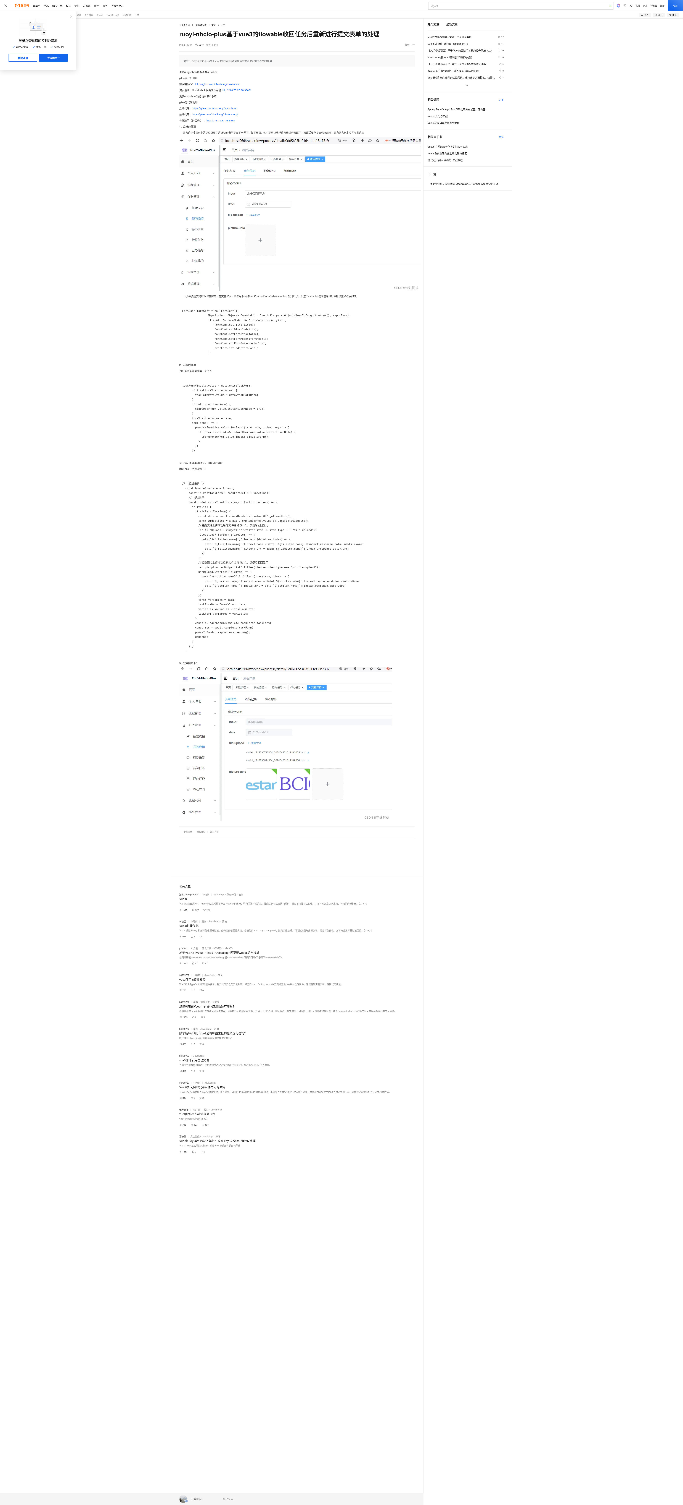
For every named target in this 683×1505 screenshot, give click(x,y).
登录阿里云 (53, 57)
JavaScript (218, 894)
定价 (76, 5)
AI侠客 (182, 921)
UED (216, 1029)
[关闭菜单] (5, 5)
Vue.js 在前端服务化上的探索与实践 (448, 146)
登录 (675, 5)
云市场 (86, 5)
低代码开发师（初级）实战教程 (445, 160)
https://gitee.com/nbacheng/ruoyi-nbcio (217, 84)
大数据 (215, 1002)
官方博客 (88, 14)
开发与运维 (201, 25)
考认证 (100, 14)
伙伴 (96, 5)
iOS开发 (218, 948)
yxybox (183, 948)
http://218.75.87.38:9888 (221, 120)
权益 (68, 5)
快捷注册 (23, 58)
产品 (46, 5)
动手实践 (76, 14)
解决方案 (57, 5)
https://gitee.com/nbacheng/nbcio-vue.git (215, 114)
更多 (501, 99)
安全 (241, 894)
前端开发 (201, 832)
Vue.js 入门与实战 (438, 116)
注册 (662, 5)
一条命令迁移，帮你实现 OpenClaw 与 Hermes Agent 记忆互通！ (464, 184)
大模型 (36, 5)
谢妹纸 (182, 1136)
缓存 (204, 921)
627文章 (228, 1499)
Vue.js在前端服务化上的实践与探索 (447, 153)
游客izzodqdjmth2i (188, 894)
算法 (224, 921)
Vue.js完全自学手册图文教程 (443, 123)
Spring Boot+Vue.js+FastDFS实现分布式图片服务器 (456, 109)
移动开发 (214, 832)
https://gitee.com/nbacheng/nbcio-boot (215, 108)
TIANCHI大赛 (113, 14)
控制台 (654, 5)
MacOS (229, 948)
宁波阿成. (197, 1499)
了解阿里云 (117, 5)
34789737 (184, 975)
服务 (104, 5)
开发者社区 (184, 25)
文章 (213, 25)
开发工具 (206, 948)
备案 (645, 5)
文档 (638, 5)
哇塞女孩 (184, 1109)
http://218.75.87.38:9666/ (236, 90)
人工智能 (195, 1136)
